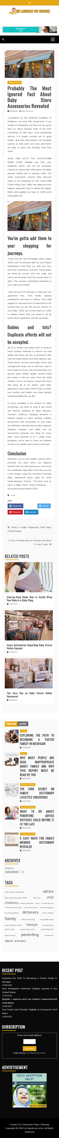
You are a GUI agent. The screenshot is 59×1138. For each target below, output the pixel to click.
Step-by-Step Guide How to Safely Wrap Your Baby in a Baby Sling (29, 598)
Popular (11, 724)
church (37, 903)
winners (20, 941)
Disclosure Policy (31, 1124)
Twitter (45, 505)
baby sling (36, 898)
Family (23, 731)
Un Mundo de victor (36, 1052)
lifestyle (32, 925)
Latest (23, 724)
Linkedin (32, 512)
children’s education (26, 903)
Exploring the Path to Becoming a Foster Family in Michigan (37, 739)
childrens (12, 903)
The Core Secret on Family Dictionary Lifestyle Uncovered (37, 793)
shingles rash (49, 935)
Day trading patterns (12, 913)
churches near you (47, 903)
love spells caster (48, 925)
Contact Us (15, 1124)
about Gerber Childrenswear (14, 892)
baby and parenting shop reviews (16, 898)
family (10, 918)
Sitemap (45, 1124)
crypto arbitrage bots (47, 908)
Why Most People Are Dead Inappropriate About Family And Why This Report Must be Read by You (37, 766)
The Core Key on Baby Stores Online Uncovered (29, 694)
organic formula (10, 935)
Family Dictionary (27, 784)
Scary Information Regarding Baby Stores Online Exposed (29, 646)
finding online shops (28, 919)
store (13, 495)
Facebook (16, 505)
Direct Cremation (48, 913)
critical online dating (31, 908)
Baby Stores (15, 82)
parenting (30, 934)
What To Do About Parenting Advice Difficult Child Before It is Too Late (37, 817)
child (50, 897)
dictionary (30, 912)
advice (48, 891)
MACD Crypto (9, 929)
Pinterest (16, 512)
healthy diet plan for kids (13, 925)
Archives (9, 868)
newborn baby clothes (27, 929)
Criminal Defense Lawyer (13, 908)
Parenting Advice (28, 807)
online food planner (47, 929)
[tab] (11, 723)
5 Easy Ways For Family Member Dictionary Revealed (37, 842)
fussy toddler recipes (47, 919)
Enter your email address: (29, 1044)
